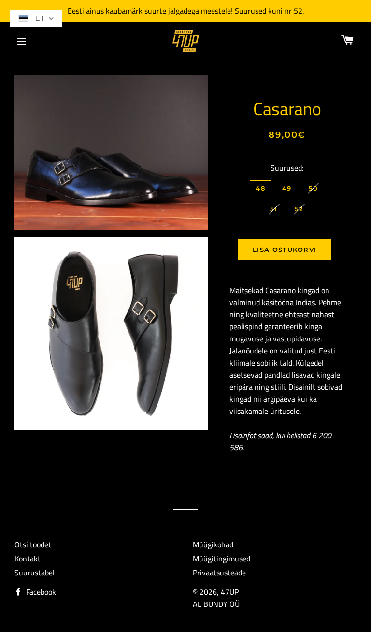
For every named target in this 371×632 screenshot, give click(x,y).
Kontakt (27, 558)
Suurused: (287, 168)
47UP (230, 592)
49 (287, 188)
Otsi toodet (32, 544)
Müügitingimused (221, 558)
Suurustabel (34, 572)
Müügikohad (213, 544)
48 (260, 188)
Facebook (40, 592)
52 (299, 209)
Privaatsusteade (219, 572)
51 (274, 209)
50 (313, 188)
